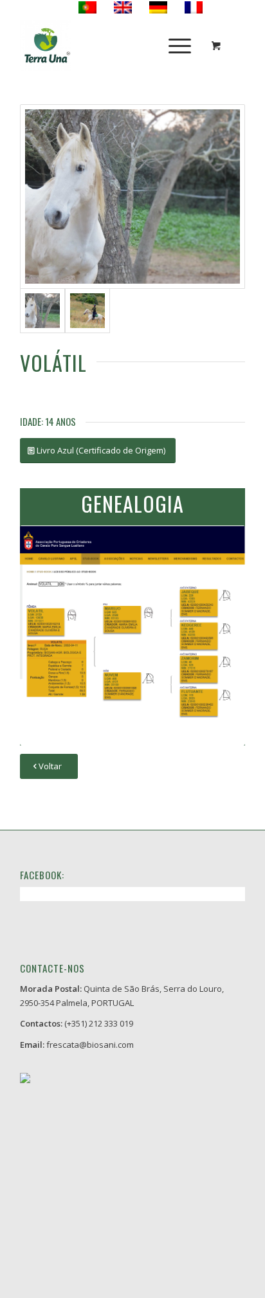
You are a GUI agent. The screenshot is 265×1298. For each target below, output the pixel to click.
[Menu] (173, 45)
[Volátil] (132, 196)
